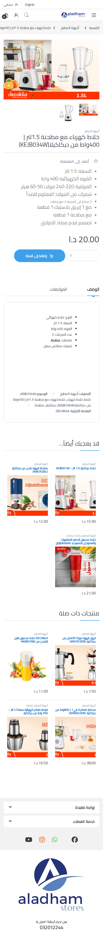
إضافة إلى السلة (36, 256)
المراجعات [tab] (58, 290)
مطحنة (39, 405)
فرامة (30, 705)
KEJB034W (28, 394)
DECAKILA (62, 411)
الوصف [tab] (93, 290)
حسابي (8, 4)
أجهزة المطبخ (70, 28)
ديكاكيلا (51, 405)
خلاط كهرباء (75, 399)
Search (26, 15)
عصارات (70, 535)
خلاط (87, 399)
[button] (8, 45)
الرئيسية (94, 28)
